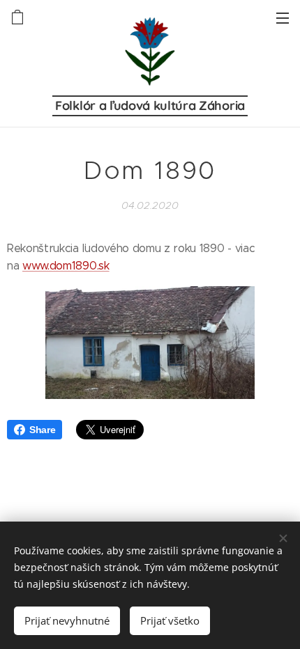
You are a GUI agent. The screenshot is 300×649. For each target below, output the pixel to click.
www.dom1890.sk (66, 265)
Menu (283, 17)
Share (42, 429)
